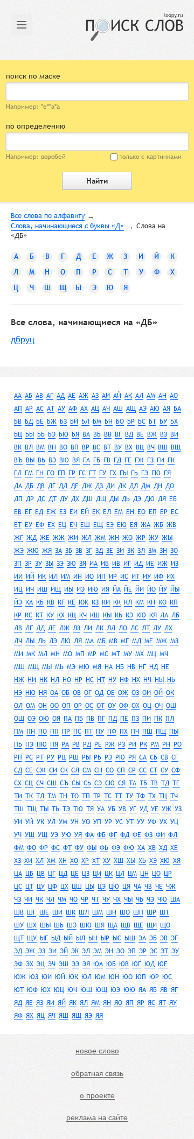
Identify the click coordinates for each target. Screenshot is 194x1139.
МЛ (42, 654)
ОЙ (158, 693)
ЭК (75, 951)
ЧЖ (171, 886)
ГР (71, 473)
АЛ (139, 395)
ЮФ (32, 990)
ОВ (77, 693)
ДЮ (149, 499)
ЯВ (164, 990)
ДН (158, 486)
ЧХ (117, 899)
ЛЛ (111, 628)
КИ (106, 602)
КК (117, 602)
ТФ (140, 796)
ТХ (152, 796)
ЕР (164, 512)
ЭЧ (52, 964)
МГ (125, 641)
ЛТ (146, 628)
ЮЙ (60, 977)
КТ (39, 615)
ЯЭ (88, 1016)
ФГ (113, 835)
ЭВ (164, 938)
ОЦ (147, 705)
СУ (164, 770)
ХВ (152, 848)
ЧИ (28, 899)
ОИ (146, 693)
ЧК (39, 899)
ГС (82, 473)
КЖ (83, 602)
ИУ (147, 576)
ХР (85, 860)
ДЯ (162, 499)
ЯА (142, 990)
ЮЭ (115, 990)
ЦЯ (126, 886)
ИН (77, 576)
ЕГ (28, 512)
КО (162, 602)
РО (178, 744)
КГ (61, 602)
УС (119, 822)
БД (29, 421)
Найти (97, 181)
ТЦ (163, 796)
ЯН (107, 1003)
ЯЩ (76, 1016)
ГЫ (124, 473)
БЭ (52, 434)
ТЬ (55, 809)
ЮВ (124, 964)
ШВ (19, 912)
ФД (124, 835)
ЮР (154, 977)
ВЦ (140, 447)
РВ (76, 744)
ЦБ (29, 873)
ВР (85, 447)
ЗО (174, 550)
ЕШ (85, 525)
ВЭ (52, 460)
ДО (169, 486)
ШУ (19, 925)
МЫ (47, 667)
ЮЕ (163, 964)
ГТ (92, 473)
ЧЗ (17, 899)
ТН (63, 796)
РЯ (132, 757)
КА (29, 602)
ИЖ (162, 563)
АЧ (106, 408)
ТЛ (40, 796)
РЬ (97, 757)
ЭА (142, 938)
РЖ (110, 744)
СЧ (40, 783)
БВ (18, 421)
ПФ (111, 731)
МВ (113, 641)
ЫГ (44, 938)
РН (166, 744)
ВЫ (30, 460)
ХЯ (177, 860)
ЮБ (111, 964)
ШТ (164, 912)
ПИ (146, 718)
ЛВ (18, 628)
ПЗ (135, 718)
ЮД (149, 964)
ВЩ (176, 447)
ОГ (88, 693)
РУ (50, 757)
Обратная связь (97, 1074)
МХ (139, 654)
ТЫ (44, 809)
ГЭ (144, 473)
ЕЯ (133, 525)
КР (18, 615)
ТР (97, 796)
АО (174, 395)
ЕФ (40, 525)
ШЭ (72, 925)
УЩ (42, 835)
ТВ (154, 783)
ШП (138, 912)
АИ (106, 395)
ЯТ (162, 1003)
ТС (108, 796)
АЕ (71, 395)
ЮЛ (86, 977)
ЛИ (88, 628)
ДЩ (101, 499)
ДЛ (133, 486)
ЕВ (18, 512)
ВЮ (64, 460)
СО (110, 770)
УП (97, 822)
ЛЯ (78, 641)
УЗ (178, 809)
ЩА (112, 925)
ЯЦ (41, 1016)
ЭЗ (41, 951)
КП (174, 602)
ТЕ (176, 783)
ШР (151, 912)
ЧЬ (139, 899)
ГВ (106, 460)
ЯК (73, 1003)
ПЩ (161, 731)
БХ (174, 421)
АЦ (95, 408)
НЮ (30, 693)
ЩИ (152, 925)
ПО (42, 731)
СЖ (41, 770)
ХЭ (153, 860)
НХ (136, 680)
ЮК (73, 977)
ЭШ (63, 964)
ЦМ (132, 873)
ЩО (165, 925)
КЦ (72, 615)
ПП (54, 731)
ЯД (18, 1003)
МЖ (161, 641)
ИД (138, 563)
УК (40, 822)
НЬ (171, 680)
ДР (30, 499)
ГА (86, 460)
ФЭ (116, 848)
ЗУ (38, 563)
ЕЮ (122, 525)
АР (29, 408)
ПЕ (124, 718)
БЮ (63, 434)
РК (143, 744)
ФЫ (91, 848)
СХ (18, 783)
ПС (77, 731)
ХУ (106, 860)
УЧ (18, 835)
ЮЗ (33, 977)
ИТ (135, 576)
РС (29, 757)
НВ (131, 667)
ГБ (96, 460)
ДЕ (75, 486)
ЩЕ (138, 925)
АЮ (155, 408)
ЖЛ (86, 538)
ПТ (89, 731)
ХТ (96, 860)
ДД (63, 486)
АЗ (95, 395)
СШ (52, 783)
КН (151, 602)
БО (120, 421)
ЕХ (51, 525)
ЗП (18, 563)
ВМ (40, 447)
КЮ (141, 615)
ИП (101, 576)
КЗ (95, 602)
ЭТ (164, 951)
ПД (112, 718)
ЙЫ (174, 589)
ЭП (132, 951)
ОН (42, 705)
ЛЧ (18, 641)
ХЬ (142, 860)
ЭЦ (41, 964)
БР (131, 421)
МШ (19, 667)
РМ (154, 744)
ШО (125, 912)
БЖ (52, 421)
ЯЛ (84, 1003)
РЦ (62, 757)
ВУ (118, 447)
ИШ (42, 589)
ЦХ (64, 886)
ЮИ (46, 977)
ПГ (101, 718)
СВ (164, 757)
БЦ (18, 434)
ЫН (93, 938)
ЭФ (18, 964)
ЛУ (157, 628)
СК (64, 770)
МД (136, 641)
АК (128, 395)
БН (109, 421)
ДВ (41, 486)
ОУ (112, 705)
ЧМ (62, 899)
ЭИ (52, 951)
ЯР (140, 1003)
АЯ (166, 408)
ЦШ (77, 886)
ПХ (124, 731)
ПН (30, 731)
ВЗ (163, 434)
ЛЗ (76, 628)
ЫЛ (80, 938)
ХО (74, 860)
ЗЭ (60, 563)
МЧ (164, 654)
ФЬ (104, 848)
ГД (117, 460)
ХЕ (174, 848)
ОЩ (19, 718)
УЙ (29, 822)
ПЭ (29, 744)
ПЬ (18, 744)
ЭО (120, 951)
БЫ (29, 434)
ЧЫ (128, 899)
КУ (50, 615)
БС (142, 421)
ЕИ (74, 512)
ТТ (118, 796)
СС (143, 770)
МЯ (97, 667)
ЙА (117, 589)
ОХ (135, 705)
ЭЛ (86, 951)
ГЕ (127, 460)
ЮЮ (129, 990)
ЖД (31, 538)
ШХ (32, 925)
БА (177, 408)
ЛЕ (52, 628)
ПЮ (42, 744)
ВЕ (140, 434)
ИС (124, 576)
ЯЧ (52, 1016)
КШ (95, 615)
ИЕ (150, 563)
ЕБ (173, 499)
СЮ (110, 783)
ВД (129, 434)
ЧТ (95, 899)
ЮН (114, 977)
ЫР (105, 938)
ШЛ (84, 912)
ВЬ (41, 460)
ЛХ (168, 628)
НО (67, 680)
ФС (55, 848)
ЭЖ (30, 951)
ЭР (143, 951)
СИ (53, 770)
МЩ (33, 667)
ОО (54, 705)
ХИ (28, 860)
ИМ (65, 576)
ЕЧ (73, 525)
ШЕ (44, 912)
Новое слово (97, 1051)
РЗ (121, 744)
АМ (151, 395)
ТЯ (90, 809)
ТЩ (32, 809)
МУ (127, 654)
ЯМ (95, 1003)
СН (98, 770)
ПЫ (173, 731)
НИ (31, 680)
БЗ (63, 421)
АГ (49, 395)
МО (67, 654)
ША (175, 899)
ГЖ (139, 460)
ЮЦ (59, 990)
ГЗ (150, 460)
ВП (75, 447)
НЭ (18, 693)
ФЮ (128, 848)
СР (132, 770)
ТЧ (174, 796)
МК (30, 654)
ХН (63, 860)
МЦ (151, 654)
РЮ (120, 757)
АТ (50, 408)
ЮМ (100, 977)
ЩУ (32, 938)
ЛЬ (42, 641)
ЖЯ (47, 550)
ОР (78, 705)
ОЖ (123, 693)
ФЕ (137, 835)
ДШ (87, 499)
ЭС (153, 951)
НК (43, 680)
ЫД (55, 938)
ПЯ (54, 744)
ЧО (74, 899)
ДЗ (99, 486)
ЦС (18, 886)
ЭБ (153, 938)
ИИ (18, 576)
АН (162, 395)
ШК (70, 912)
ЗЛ (141, 550)
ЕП (153, 512)
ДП (18, 499)
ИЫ (68, 589)
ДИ (110, 486)
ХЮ (165, 860)
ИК (42, 576)
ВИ (174, 434)
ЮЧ (72, 990)
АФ (72, 408)
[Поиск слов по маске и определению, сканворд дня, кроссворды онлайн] (134, 27)
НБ (120, 667)
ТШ (19, 809)
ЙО (151, 589)
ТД (165, 783)
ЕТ (18, 525)
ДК (122, 486)
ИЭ (81, 589)
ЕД (39, 512)
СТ (153, 770)
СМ (86, 770)
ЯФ (18, 1016)
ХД (163, 848)
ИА (93, 563)
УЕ (154, 809)
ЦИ (97, 873)
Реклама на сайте (97, 1118)
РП (18, 757)
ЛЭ (53, 641)
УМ (63, 822)
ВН (52, 447)
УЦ (174, 822)
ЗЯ (82, 563)
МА (89, 641)
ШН (111, 912)
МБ (101, 641)
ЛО (123, 628)
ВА (86, 434)
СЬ (87, 783)
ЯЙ (62, 1003)
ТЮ (78, 809)
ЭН (109, 951)
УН (75, 822)
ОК (170, 693)
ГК (171, 460)
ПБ (79, 718)
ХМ (51, 860)
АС (40, 408)
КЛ (128, 602)
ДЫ (114, 499)
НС (90, 680)
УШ (29, 835)
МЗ (174, 641)
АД (61, 395)
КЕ (71, 602)
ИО (89, 576)
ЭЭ (75, 964)
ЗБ (68, 550)
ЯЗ (39, 1003)
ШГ (31, 912)
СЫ (76, 783)
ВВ (108, 434)
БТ (152, 421)
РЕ (98, 744)
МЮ (84, 667)
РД (87, 744)
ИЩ (56, 589)
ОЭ (31, 718)
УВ (122, 809)
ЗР (28, 563)
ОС (89, 705)
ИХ (171, 576)
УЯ (78, 835)
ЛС (134, 628)
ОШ (171, 705)
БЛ (85, 421)
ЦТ (29, 886)
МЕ (148, 641)
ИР (113, 576)
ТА (132, 783)
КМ (139, 602)
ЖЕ (45, 538)
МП (80, 654)
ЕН (130, 512)
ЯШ (63, 1016)
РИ (132, 744)
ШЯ (100, 925)
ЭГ (174, 938)
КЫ (107, 615)
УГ (132, 809)
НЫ (159, 680)
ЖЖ (59, 538)
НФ (124, 680)
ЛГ (29, 628)
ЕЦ (62, 525)
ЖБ (158, 525)
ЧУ (106, 899)
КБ (40, 602)
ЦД (63, 873)
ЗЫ (49, 563)
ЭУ (175, 951)
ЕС (174, 512)
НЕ (165, 667)
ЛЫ (29, 641)
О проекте (97, 1096)
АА (18, 395)
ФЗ (148, 835)
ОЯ (56, 718)
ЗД (99, 550)
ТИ (18, 796)
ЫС (117, 938)
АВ (39, 395)
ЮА (98, 964)
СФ (175, 770)
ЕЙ (85, 512)
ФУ (79, 848)
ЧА (137, 886)
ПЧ (135, 731)
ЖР (141, 538)
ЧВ (148, 886)
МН (55, 654)
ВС (96, 447)
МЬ (59, 667)
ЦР (168, 873)
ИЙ (30, 576)
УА (101, 809)
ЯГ (174, 990)
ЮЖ (20, 977)
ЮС (167, 977)
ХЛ (40, 860)
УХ (163, 822)
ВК (18, 447)
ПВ (90, 718)
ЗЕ (109, 550)
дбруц (22, 339)
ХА (141, 848)
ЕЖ (51, 512)
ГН (40, 473)
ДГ (52, 486)
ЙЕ (128, 589)
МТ (116, 654)
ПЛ (169, 718)
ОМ (30, 705)
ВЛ (29, 447)
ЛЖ (64, 628)
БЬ (41, 434)
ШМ (97, 912)
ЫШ (129, 938)
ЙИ (139, 589)
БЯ (75, 434)
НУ (112, 680)
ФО (31, 848)
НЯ (43, 693)
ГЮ (156, 473)
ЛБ (175, 615)
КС (28, 615)
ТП (86, 796)
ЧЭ (150, 899)
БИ (74, 421)
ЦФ (52, 886)
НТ (101, 680)
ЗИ (120, 550)
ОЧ (159, 705)
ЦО (156, 873)
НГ (142, 667)
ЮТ (19, 990)
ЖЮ (33, 550)
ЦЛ (120, 873)
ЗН (163, 550)
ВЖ (152, 434)
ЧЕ (159, 886)
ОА (54, 693)
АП (18, 408)
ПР (66, 731)
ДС (41, 499)
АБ (28, 395)
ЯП (130, 1003)
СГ (174, 757)
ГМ (29, 473)
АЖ (83, 395)
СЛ (75, 770)
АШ (118, 408)
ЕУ (28, 525)
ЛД (40, 628)
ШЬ (59, 925)
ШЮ (86, 925)
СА (143, 757)
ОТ (100, 705)
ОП (66, 705)
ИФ (158, 576)
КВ (50, 602)
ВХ (129, 447)
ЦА (18, 873)
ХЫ (131, 860)
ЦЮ (114, 886)
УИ (18, 822)
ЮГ (136, 964)
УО (86, 822)
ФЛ (172, 835)
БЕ (40, 421)
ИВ (116, 563)
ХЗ (17, 860)
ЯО (118, 1003)
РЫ (86, 757)
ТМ (51, 796)
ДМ (145, 486)
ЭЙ (64, 951)
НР (78, 680)
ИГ (127, 563)
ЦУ (41, 886)
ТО (75, 796)
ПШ (147, 731)
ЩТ (19, 938)
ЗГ (89, 550)
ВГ (118, 434)
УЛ (51, 822)
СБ (153, 757)
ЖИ (73, 538)
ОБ (65, 693)
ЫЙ (68, 938)
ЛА (164, 615)
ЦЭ (102, 886)
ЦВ (41, 873)
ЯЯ (99, 1016)
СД (18, 770)
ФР (43, 848)
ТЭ (66, 809)
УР (108, 822)
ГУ (102, 473)
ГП (61, 473)
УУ (140, 822)
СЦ (29, 783)
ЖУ (153, 538)
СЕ (29, 770)
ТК (29, 796)
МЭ (71, 667)
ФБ (101, 835)
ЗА (58, 550)
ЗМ (152, 550)
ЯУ (173, 1003)
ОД (99, 693)
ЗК (130, 550)
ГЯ (167, 473)
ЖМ (100, 538)
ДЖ (87, 486)
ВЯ (76, 460)
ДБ (29, 486)
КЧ (83, 615)
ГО (50, 473)
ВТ (107, 447)
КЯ (153, 615)
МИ (18, 654)
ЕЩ (98, 525)
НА (109, 667)
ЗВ (78, 550)
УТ (130, 822)
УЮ (66, 835)
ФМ (19, 848)
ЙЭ (18, 602)
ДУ (64, 499)
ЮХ (46, 990)
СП (121, 770)
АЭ (143, 408)
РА (65, 744)
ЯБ (153, 990)
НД (153, 667)
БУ (163, 421)
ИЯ (105, 589)
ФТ (67, 848)
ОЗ (135, 693)
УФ (152, 822)
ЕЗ (62, 512)
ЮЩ (101, 990)
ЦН (144, 873)
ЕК (96, 512)
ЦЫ (89, 886)
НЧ (147, 680)
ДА (18, 486)
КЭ (129, 615)
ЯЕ (29, 1003)
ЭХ (29, 964)
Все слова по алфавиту (48, 216)
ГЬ (134, 473)
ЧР (84, 899)
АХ (84, 408)
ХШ (118, 860)
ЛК (99, 628)
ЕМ (118, 512)
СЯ (122, 783)
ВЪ (18, 460)
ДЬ (126, 499)
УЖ (166, 809)
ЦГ (52, 873)
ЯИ (50, 1003)
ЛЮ (65, 641)
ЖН (114, 538)
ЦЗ (85, 873)
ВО (63, 447)
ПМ (18, 731)
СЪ (64, 783)
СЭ (98, 783)
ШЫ (45, 925)
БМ (97, 421)
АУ (61, 408)
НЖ (19, 680)
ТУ (129, 796)
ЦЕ (75, 873)
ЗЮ (71, 563)
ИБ (105, 563)
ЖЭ (19, 550)
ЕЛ (107, 512)
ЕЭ (110, 525)
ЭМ (97, 951)
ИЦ (18, 589)
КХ (61, 615)
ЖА (145, 525)
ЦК (109, 873)
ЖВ (171, 525)
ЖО (127, 538)
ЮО (127, 977)
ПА (68, 718)
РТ (40, 757)
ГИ (160, 460)
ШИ (57, 912)
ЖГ (18, 538)
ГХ (112, 473)
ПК (158, 718)
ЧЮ (162, 899)
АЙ (117, 395)
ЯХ (29, 1016)
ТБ (143, 783)
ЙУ (163, 589)
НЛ (55, 680)
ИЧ (30, 589)
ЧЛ (50, 899)
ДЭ (137, 499)
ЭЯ (86, 964)
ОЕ (111, 693)
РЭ (108, 757)
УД (144, 809)
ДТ (52, 499)
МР (92, 654)
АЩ (131, 408)
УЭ (54, 835)
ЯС (151, 1003)
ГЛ (18, 473)
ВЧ (151, 447)
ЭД (18, 951)
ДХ (75, 499)
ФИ (160, 835)
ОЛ (18, 705)
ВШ (163, 447)
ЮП (141, 977)
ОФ (123, 705)
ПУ (100, 731)
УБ (111, 809)
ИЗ (174, 563)
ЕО (141, 512)
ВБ (97, 434)
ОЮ (44, 718)
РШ (74, 757)
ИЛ (53, 576)
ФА (89, 835)
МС (104, 654)
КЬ (118, 615)
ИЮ (93, 589)
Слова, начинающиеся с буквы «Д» (67, 226)
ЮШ (86, 990)
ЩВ (125, 925)
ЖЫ (167, 538)
